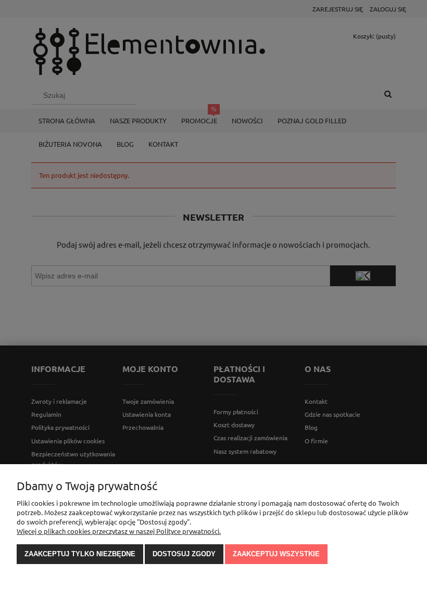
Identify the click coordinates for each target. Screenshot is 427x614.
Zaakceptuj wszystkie (276, 554)
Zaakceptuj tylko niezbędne (79, 554)
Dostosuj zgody (184, 554)
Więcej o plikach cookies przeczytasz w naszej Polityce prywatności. (119, 531)
